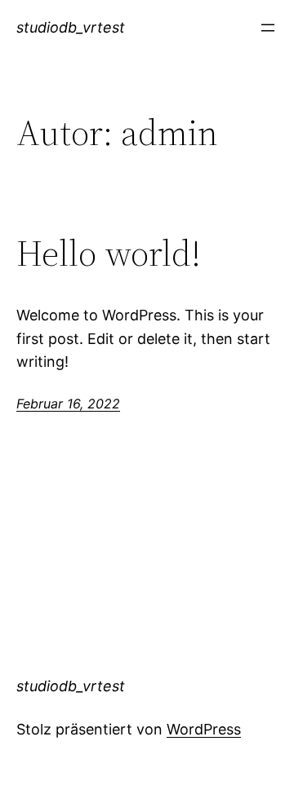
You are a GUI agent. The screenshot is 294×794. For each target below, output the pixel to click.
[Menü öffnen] (268, 27)
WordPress (204, 729)
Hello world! (108, 254)
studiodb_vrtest (70, 27)
